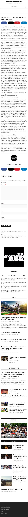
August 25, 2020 (15, 334)
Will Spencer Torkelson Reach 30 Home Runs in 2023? (13, 275)
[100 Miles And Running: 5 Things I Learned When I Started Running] (6, 476)
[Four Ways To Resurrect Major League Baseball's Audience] (14, 308)
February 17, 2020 (21, 406)
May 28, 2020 (15, 378)
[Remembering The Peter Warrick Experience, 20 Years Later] (4, 410)
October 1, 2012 (16, 472)
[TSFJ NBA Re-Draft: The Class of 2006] (4, 358)
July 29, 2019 (20, 412)
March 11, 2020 (12, 397)
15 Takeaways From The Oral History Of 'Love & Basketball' (17, 403)
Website (3, 217)
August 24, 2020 (15, 341)
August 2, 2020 (12, 362)
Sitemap (2, 511)
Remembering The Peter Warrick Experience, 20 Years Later (18, 409)
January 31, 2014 (16, 461)
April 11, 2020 (20, 393)
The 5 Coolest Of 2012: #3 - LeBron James (11, 489)
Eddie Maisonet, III (13, 393)
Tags (23, 441)
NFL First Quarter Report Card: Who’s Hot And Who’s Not (20, 467)
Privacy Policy (4, 513)
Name (2, 203)
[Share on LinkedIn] (24, 23)
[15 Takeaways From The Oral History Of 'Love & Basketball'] (4, 404)
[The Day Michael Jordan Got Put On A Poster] (4, 391)
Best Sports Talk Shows (5, 507)
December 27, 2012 (12, 491)
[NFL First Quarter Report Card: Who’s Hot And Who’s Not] (6, 465)
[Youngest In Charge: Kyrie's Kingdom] (6, 445)
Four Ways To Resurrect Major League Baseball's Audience (13, 318)
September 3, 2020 (16, 321)
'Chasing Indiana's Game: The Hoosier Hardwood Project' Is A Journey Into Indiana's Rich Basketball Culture (14, 348)
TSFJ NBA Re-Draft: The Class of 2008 (10, 332)
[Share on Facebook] (4, 23)
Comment (3, 184)
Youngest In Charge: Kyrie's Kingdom (18, 446)
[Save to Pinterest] (17, 23)
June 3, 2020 (16, 436)
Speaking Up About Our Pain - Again (11, 435)
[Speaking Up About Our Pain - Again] (14, 430)
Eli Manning (19, 97)
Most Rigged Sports (5, 509)
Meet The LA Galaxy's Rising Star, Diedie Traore (13, 339)
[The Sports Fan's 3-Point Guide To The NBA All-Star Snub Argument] (6, 455)
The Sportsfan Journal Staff (6, 321)
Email (2, 210)
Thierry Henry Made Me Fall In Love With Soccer (13, 396)
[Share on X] (11, 23)
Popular (5, 441)
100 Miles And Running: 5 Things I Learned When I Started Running (19, 478)
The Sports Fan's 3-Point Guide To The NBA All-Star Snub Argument (20, 456)
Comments (14, 441)
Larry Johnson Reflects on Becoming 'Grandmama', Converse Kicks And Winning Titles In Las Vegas (13, 374)
